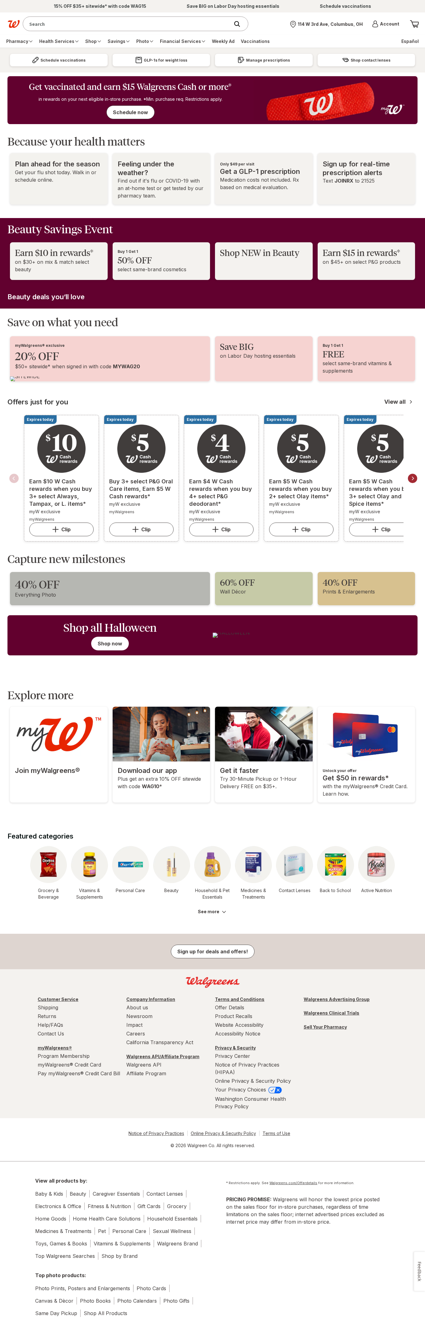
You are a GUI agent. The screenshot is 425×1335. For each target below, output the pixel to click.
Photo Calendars (137, 1301)
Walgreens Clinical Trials (331, 1013)
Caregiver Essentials (116, 1194)
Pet (102, 1231)
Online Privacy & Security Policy (253, 1081)
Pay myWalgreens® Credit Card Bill (79, 1073)
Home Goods (50, 1219)
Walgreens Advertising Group (337, 999)
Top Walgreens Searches (65, 1256)
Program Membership (64, 1056)
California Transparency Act (159, 1042)
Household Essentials (172, 1219)
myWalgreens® (55, 1047)
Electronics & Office (58, 1206)
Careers (135, 1033)
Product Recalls (233, 1016)
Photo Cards (151, 1288)
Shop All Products (105, 1313)
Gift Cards (149, 1206)
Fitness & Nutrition (109, 1206)
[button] (386, 24)
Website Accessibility (239, 1025)
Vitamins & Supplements (122, 1243)
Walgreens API (143, 1065)
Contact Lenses (165, 1194)
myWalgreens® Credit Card (69, 1065)
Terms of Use (276, 1133)
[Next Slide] (412, 478)
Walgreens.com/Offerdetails (293, 1183)
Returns (47, 1016)
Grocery (177, 1206)
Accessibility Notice (237, 1033)
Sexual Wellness (172, 1231)
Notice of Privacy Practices (156, 1133)
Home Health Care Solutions (107, 1219)
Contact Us (51, 1033)
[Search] (240, 24)
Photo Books (95, 1301)
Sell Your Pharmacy (325, 1027)
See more (208, 911)
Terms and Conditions (239, 999)
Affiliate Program (146, 1073)
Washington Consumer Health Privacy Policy (250, 1102)
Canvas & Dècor (54, 1301)
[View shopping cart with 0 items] (414, 24)
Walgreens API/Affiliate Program (162, 1056)
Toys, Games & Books (61, 1243)
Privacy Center (232, 1056)
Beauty (78, 1194)
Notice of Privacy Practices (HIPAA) (247, 1068)
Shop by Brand (119, 1256)
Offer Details (229, 1007)
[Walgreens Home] (14, 24)
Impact (134, 1025)
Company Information (150, 999)
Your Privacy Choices (241, 1089)
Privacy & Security (235, 1047)
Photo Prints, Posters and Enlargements (82, 1288)
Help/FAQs (50, 1025)
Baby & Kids (49, 1194)
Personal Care (129, 1231)
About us (137, 1007)
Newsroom (139, 1016)
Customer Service (58, 999)
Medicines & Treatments (63, 1231)
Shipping (48, 1007)
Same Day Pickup (56, 1313)
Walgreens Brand (177, 1243)
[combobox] (127, 24)
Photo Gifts (176, 1301)
